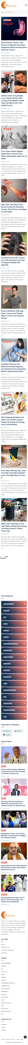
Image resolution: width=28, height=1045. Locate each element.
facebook (7, 731)
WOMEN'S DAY (5, 986)
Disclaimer (4, 953)
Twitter (3, 1027)
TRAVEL (3, 980)
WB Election (4, 1008)
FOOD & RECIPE (5, 988)
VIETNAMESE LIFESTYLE (8, 983)
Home (2, 12)
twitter (19, 731)
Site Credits (20, 1039)
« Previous (2, 557)
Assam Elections (5, 1011)
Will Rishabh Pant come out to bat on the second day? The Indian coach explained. (13, 900)
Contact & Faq (5, 947)
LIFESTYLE (7, 20)
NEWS (3, 766)
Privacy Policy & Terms (8, 1039)
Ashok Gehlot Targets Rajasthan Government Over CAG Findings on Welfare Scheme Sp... (13, 771)
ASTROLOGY (4, 997)
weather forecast (6, 1003)
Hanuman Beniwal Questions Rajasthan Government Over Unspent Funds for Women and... (13, 803)
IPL (2, 969)
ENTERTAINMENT (6, 963)
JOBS (2, 1000)
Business (3, 994)
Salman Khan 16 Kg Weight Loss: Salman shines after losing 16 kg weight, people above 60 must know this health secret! (12, 100)
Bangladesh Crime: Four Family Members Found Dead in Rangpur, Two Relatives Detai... (13, 835)
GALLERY (3, 966)
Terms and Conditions (7, 950)
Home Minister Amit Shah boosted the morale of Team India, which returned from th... (14, 867)
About (2, 944)
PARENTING (4, 991)
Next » (6, 557)
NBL (2, 1005)
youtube (8, 734)
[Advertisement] (14, 579)
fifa (2, 1014)
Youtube (3, 1030)
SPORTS (4, 862)
